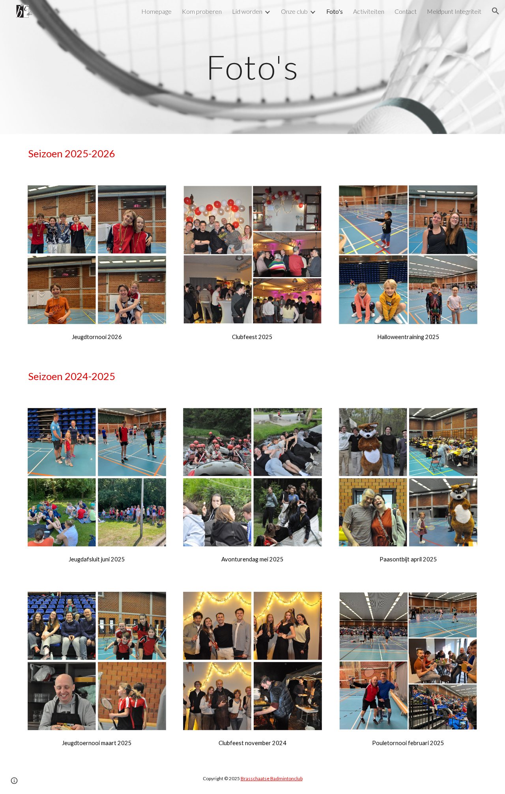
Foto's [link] (334, 11)
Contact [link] (406, 11)
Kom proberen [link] (202, 11)
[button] (495, 11)
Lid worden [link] (247, 11)
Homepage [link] (156, 11)
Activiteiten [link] (368, 11)
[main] (252, 67)
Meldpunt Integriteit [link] (454, 11)
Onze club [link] (294, 11)
